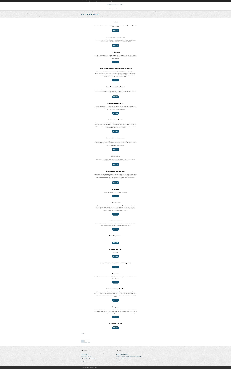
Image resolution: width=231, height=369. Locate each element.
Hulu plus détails (84, 354)
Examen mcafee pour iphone (122, 354)
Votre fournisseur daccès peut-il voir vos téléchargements (115, 263)
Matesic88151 (102, 1)
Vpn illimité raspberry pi (86, 361)
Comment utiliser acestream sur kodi (115, 138)
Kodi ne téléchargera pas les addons (115, 289)
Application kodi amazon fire (86, 359)
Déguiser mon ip (115, 156)
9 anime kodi (118, 361)
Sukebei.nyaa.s (115, 189)
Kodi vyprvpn (115, 307)
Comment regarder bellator (115, 120)
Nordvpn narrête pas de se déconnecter (124, 358)
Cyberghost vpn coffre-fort (86, 356)
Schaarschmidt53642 (109, 1)
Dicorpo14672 (88, 1)
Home (83, 1)
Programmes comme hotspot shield (115, 171)
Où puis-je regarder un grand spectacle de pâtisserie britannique (129, 356)
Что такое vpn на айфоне (115, 221)
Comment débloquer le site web (115, 103)
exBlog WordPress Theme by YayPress (90, 367)
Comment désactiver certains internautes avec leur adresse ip (115, 68)
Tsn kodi (115, 22)
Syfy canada (115, 274)
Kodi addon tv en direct (115, 249)
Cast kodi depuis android (115, 236)
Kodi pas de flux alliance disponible (115, 37)
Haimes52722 (111, 8)
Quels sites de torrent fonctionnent (115, 87)
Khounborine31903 (95, 1)
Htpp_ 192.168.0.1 (115, 52)
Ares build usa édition (115, 202)
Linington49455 (119, 8)
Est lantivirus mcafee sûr (115, 323)
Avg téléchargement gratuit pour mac (88, 358)
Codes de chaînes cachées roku (122, 359)
